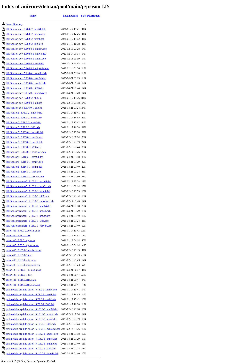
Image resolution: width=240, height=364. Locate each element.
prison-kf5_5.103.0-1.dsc (19, 255)
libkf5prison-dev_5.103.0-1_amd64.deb (26, 48)
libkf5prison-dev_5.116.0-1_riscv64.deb (26, 93)
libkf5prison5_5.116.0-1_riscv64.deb (25, 176)
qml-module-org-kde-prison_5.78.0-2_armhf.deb (31, 299)
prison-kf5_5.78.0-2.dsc (18, 235)
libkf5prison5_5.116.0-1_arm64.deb (24, 161)
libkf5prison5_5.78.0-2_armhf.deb (23, 122)
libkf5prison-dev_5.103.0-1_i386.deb (25, 63)
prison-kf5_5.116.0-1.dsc (19, 274)
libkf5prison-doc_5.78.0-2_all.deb (23, 97)
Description (93, 15)
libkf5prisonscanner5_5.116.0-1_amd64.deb (28, 206)
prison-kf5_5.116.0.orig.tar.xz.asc (23, 284)
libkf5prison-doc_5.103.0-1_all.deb (24, 102)
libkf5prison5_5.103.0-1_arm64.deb (24, 137)
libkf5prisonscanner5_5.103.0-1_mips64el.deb (30, 201)
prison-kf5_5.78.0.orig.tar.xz (20, 240)
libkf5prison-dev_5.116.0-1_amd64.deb (26, 73)
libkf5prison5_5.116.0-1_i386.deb (23, 171)
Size (83, 15)
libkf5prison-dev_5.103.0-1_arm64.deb (26, 53)
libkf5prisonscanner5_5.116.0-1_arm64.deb (28, 211)
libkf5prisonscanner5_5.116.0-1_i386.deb (27, 220)
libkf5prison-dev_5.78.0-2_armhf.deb (25, 39)
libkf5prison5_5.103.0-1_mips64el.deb (26, 152)
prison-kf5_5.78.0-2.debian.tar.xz (23, 230)
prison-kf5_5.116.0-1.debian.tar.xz (23, 269)
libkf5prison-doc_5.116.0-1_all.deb (24, 107)
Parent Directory (14, 24)
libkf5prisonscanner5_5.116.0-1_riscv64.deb (29, 225)
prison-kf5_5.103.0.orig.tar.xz (21, 260)
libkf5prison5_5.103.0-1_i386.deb (23, 147)
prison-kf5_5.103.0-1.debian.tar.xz (23, 250)
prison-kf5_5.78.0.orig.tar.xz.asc (22, 245)
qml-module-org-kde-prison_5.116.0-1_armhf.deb (31, 343)
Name (33, 15)
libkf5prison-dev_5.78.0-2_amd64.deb (25, 29)
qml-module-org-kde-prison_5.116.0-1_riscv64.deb (32, 353)
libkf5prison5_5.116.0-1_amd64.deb (24, 156)
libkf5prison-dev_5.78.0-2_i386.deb (24, 43)
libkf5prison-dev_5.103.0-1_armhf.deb (26, 58)
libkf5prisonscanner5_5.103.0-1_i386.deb (27, 196)
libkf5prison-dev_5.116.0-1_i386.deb (25, 88)
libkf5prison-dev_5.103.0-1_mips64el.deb (27, 68)
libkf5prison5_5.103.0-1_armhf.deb (24, 142)
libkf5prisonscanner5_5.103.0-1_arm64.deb (28, 186)
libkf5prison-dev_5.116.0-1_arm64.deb (26, 78)
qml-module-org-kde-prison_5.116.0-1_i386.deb (31, 348)
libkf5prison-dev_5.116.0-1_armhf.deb (26, 83)
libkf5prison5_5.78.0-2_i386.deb (23, 127)
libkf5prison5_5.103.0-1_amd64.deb (24, 132)
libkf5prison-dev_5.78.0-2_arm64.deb (25, 34)
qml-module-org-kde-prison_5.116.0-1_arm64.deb (31, 338)
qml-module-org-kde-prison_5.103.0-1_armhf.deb (31, 319)
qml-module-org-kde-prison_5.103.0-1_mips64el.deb (33, 328)
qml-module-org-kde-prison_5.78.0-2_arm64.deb (31, 294)
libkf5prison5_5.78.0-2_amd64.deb (24, 112)
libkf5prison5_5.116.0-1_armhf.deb (24, 166)
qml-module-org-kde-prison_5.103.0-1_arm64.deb (32, 314)
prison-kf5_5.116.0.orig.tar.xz (21, 279)
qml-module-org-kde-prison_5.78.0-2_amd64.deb (31, 289)
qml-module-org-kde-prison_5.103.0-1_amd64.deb (32, 309)
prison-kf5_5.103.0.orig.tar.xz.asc (23, 265)
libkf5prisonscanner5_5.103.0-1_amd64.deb (28, 181)
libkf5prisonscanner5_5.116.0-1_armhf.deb (28, 215)
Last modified (70, 15)
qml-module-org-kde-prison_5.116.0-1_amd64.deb (32, 333)
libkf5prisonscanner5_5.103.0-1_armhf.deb (28, 191)
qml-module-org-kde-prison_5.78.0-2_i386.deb (30, 304)
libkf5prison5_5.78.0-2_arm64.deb (24, 117)
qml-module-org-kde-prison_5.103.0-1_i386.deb (31, 324)
